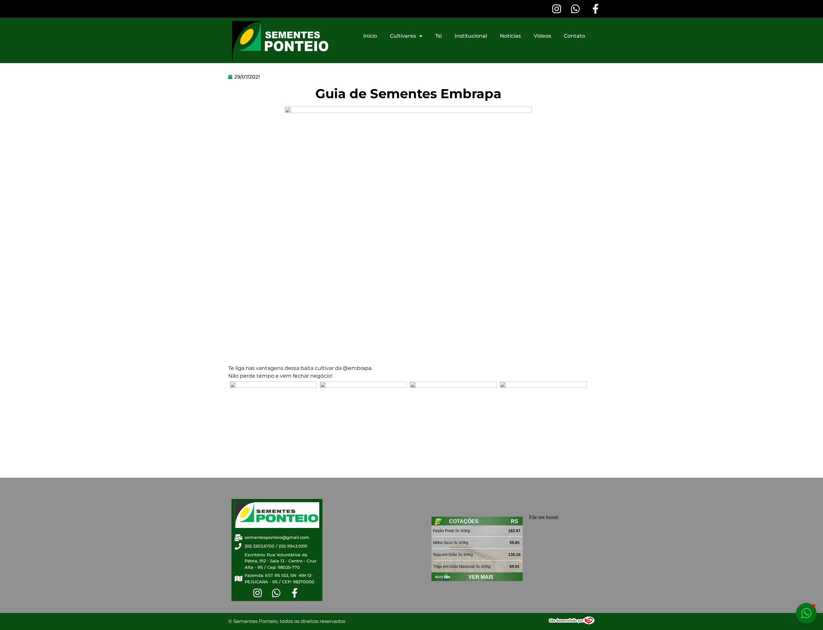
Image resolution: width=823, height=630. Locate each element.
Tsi (438, 36)
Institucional (471, 36)
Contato (574, 36)
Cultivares (403, 36)
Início (370, 36)
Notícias (510, 36)
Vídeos (542, 36)
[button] (806, 613)
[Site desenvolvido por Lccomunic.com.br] (572, 622)
